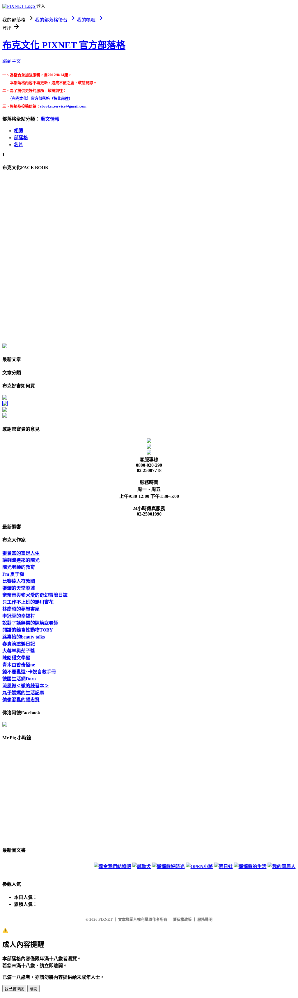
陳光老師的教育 (18, 567)
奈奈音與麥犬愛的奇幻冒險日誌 (35, 595)
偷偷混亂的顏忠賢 (21, 699)
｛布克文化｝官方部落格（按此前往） (37, 98)
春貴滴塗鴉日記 (18, 643)
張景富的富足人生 (21, 553)
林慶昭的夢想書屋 (21, 609)
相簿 (18, 130)
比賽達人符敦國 (18, 581)
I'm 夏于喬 (13, 574)
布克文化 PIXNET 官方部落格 (63, 45)
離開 (33, 989)
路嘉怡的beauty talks (23, 636)
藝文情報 (50, 119)
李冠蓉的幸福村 (18, 616)
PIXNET (105, 919)
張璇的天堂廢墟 (18, 588)
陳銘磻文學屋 (16, 657)
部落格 (21, 137)
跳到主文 (11, 61)
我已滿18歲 (14, 989)
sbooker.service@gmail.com (63, 106)
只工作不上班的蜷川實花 (28, 602)
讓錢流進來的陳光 (21, 560)
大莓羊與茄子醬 (18, 650)
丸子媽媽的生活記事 (23, 692)
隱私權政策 (182, 919)
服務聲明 (204, 919)
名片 (18, 144)
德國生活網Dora (19, 678)
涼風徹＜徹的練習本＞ (25, 685)
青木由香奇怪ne (18, 664)
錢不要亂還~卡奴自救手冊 (29, 671)
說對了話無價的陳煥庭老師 (30, 622)
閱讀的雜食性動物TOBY (27, 629)
